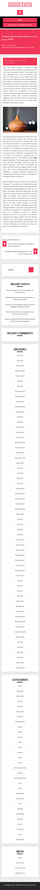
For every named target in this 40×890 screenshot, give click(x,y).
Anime (20, 686)
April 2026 (20, 361)
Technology (20, 829)
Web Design (20, 839)
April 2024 (20, 422)
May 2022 (20, 529)
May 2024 (20, 417)
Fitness (20, 737)
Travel (20, 834)
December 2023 (20, 442)
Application (20, 691)
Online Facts (20, 5)
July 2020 (20, 642)
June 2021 (20, 586)
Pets (20, 788)
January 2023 (20, 488)
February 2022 (20, 545)
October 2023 (20, 453)
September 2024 (20, 407)
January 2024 (20, 437)
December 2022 (20, 494)
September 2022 (20, 509)
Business (20, 706)
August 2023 (20, 463)
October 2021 (20, 565)
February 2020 (20, 668)
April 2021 (20, 596)
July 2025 (20, 381)
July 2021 (20, 581)
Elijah (7, 61)
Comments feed (20, 868)
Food (20, 742)
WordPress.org (20, 873)
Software (20, 819)
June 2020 (20, 647)
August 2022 (20, 514)
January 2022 (20, 550)
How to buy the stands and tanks (20, 25)
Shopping (20, 809)
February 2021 (20, 606)
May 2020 (20, 652)
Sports (20, 824)
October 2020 (20, 627)
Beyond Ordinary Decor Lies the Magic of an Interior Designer (20, 291)
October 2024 (20, 401)
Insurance (20, 773)
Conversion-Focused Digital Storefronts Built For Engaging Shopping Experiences (20, 306)
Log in (20, 858)
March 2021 (20, 601)
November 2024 (20, 396)
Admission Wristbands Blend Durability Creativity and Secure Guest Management (20, 320)
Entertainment (20, 722)
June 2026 (20, 355)
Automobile (20, 696)
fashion (20, 727)
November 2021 (20, 560)
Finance (20, 732)
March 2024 (20, 427)
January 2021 (20, 611)
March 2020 (20, 663)
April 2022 (20, 535)
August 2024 (20, 412)
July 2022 (20, 519)
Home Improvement (20, 768)
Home (20, 20)
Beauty (20, 701)
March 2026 (20, 366)
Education (20, 717)
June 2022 (20, 524)
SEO (20, 804)
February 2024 (20, 432)
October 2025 (20, 376)
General (23, 61)
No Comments (10, 63)
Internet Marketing (20, 778)
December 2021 (20, 555)
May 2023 (20, 478)
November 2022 (20, 499)
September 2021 (20, 570)
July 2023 (20, 468)
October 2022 (20, 504)
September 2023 (20, 458)
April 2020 (20, 657)
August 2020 (20, 637)
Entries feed (20, 863)
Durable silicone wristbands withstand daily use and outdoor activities (20, 298)
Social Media (20, 814)
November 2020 (20, 622)
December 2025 (20, 371)
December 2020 (20, 616)
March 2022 (20, 540)
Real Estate (20, 798)
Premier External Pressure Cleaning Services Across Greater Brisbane (20, 313)
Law (20, 783)
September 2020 (20, 632)
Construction (20, 711)
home (35, 158)
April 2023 (20, 483)
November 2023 (20, 448)
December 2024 (20, 391)
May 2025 (20, 386)
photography (20, 793)
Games (20, 747)
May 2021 (20, 591)
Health (20, 757)
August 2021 (20, 575)
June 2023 (20, 473)
